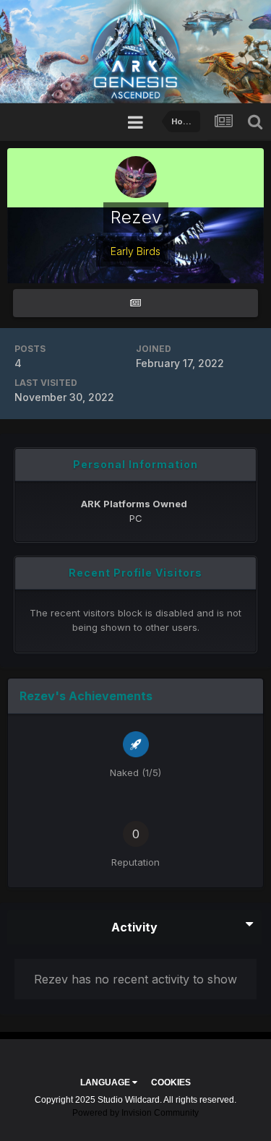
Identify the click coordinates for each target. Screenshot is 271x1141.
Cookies (171, 1082)
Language (106, 1082)
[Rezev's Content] (135, 303)
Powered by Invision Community (135, 1113)
